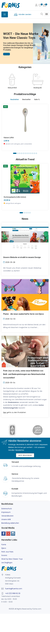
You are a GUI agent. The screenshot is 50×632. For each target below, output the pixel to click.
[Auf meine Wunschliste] (5, 126)
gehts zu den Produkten (14, 412)
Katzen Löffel (9, 138)
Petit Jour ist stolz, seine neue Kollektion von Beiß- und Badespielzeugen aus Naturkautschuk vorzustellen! (24, 374)
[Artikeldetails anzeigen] (5, 121)
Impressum (6, 512)
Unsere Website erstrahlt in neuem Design (22, 257)
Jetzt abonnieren (25, 455)
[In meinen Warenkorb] (5, 116)
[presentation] (3, 81)
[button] (2, 40)
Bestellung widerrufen (10, 523)
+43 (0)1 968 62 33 (12, 593)
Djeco (3, 548)
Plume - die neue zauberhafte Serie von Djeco (23, 314)
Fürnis (3, 544)
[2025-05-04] (4, 382)
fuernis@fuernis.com (13, 588)
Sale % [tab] (37, 99)
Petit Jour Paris (7, 552)
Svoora (4, 555)
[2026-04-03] (4, 319)
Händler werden (25, 14)
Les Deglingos (6, 562)
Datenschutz (6, 508)
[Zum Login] (36, 5)
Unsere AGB (6, 519)
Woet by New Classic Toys (12, 559)
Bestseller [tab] (26, 99)
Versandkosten (7, 516)
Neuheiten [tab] (14, 99)
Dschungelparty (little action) (15, 197)
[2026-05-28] (4, 262)
